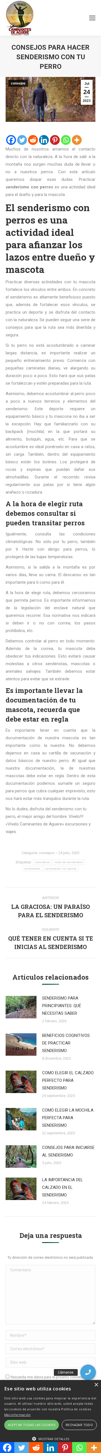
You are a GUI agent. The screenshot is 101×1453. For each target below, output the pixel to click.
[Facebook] (11, 140)
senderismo (32, 868)
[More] (77, 140)
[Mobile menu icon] (92, 18)
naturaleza (42, 862)
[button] (88, 1372)
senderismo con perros (60, 868)
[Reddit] (33, 140)
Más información (17, 1415)
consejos (18, 83)
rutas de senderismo (69, 862)
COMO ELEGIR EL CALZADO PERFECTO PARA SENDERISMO (68, 1080)
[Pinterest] (55, 140)
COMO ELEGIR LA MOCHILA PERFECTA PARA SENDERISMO (67, 1118)
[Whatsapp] (66, 140)
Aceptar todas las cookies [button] (32, 1425)
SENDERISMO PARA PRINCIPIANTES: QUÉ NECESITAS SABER (61, 1006)
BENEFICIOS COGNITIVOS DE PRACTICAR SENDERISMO (66, 1043)
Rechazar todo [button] (79, 1425)
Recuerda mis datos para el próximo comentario (50, 1377)
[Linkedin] (44, 140)
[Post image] (21, 1007)
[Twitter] (22, 140)
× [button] (96, 1385)
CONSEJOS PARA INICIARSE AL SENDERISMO (68, 1151)
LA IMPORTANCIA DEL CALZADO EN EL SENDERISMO (62, 1187)
